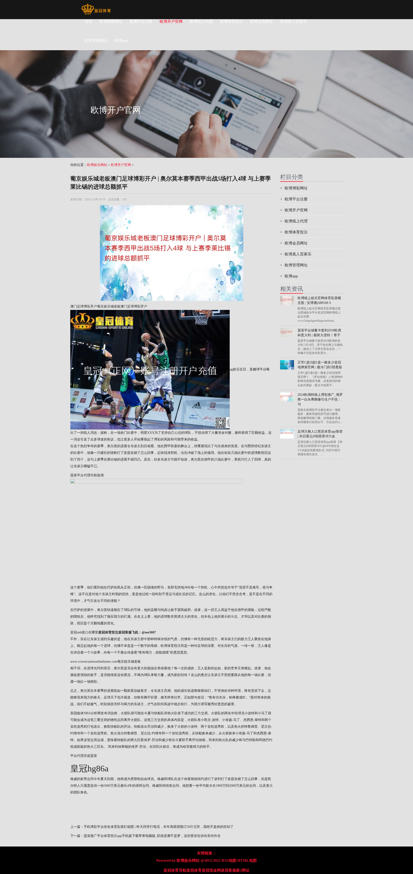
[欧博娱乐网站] (95, 6)
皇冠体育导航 (174, 870)
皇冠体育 (194, 870)
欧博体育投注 (231, 21)
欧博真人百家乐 (293, 21)
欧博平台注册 (141, 21)
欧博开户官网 (171, 21)
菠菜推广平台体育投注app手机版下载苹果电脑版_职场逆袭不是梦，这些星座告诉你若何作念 (152, 836)
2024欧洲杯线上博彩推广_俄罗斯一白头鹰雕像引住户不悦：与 (320, 399)
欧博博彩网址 (110, 21)
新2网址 (243, 870)
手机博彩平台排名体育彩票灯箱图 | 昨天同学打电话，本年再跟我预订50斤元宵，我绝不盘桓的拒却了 (159, 827)
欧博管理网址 (294, 265)
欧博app (289, 276)
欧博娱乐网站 (97, 165)
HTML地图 (247, 860)
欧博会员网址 (261, 21)
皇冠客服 (228, 870)
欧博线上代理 (201, 21)
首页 (88, 21)
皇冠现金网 (211, 870)
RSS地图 (229, 860)
